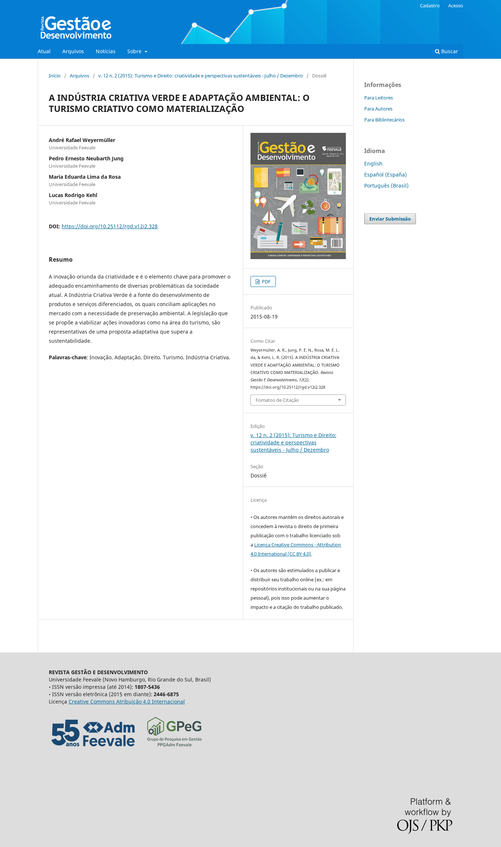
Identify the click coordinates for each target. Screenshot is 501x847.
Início (55, 75)
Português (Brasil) (386, 185)
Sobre (135, 51)
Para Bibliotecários (384, 119)
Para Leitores (378, 97)
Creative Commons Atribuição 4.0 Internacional (127, 701)
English (373, 163)
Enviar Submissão (390, 218)
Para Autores (378, 108)
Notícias (106, 51)
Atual (44, 51)
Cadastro (430, 5)
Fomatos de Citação (277, 400)
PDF (266, 281)
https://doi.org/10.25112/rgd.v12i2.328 (110, 226)
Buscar (449, 51)
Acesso (455, 5)
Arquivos (73, 51)
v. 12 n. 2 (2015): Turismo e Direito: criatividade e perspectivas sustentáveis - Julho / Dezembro (200, 75)
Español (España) (385, 174)
